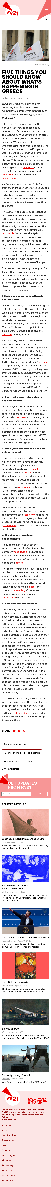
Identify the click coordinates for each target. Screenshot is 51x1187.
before (19, 562)
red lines (42, 362)
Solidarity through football (16, 1075)
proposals (20, 417)
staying (28, 472)
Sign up (41, 794)
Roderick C (7, 98)
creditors (7, 334)
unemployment (10, 178)
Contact (7, 1150)
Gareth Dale (7, 985)
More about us (9, 1119)
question (36, 468)
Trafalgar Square (21, 712)
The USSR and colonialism (16, 982)
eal (20, 309)
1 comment (12, 769)
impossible (8, 233)
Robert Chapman (9, 941)
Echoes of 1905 (10, 1028)
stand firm (29, 514)
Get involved (9, 1135)
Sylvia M (5, 842)
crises (32, 586)
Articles (6, 1125)
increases (28, 167)
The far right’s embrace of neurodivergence (25, 937)
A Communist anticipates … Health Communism (16, 887)
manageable (20, 551)
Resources (8, 1140)
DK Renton (6, 892)
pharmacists (9, 525)
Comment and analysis (15, 744)
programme (24, 487)
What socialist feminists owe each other (23, 838)
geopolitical (9, 597)
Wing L (5, 1032)
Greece (29, 761)
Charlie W (6, 1079)
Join (4, 1145)
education (7, 174)
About (5, 1130)
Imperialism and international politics (22, 753)
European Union (11, 761)
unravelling (19, 590)
